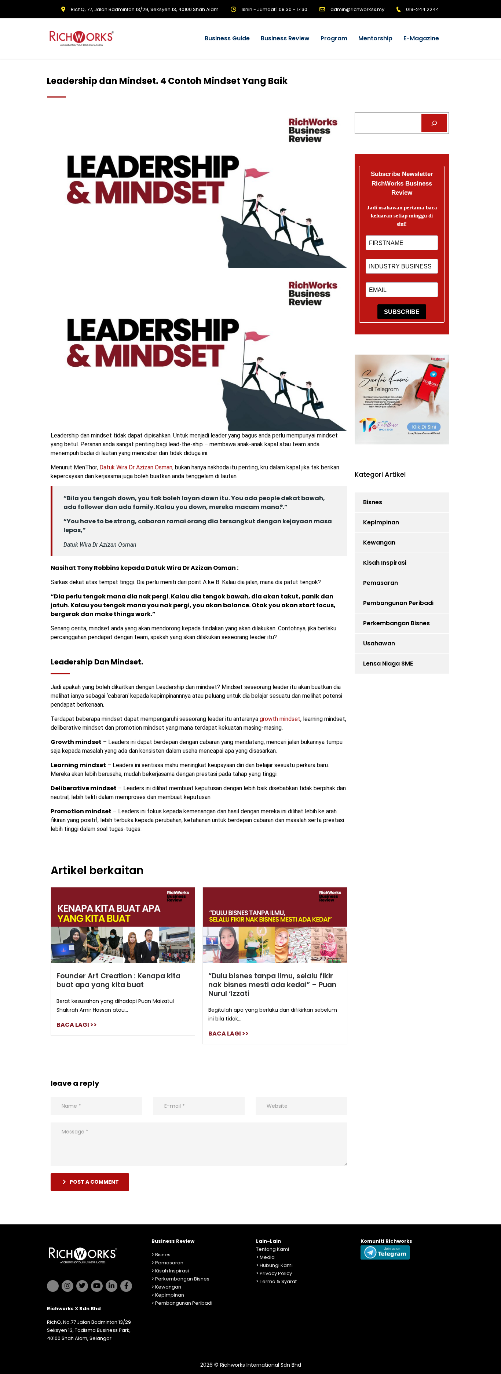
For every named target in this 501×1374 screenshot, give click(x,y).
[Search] (434, 123)
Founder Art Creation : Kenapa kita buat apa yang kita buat (118, 980)
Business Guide (227, 38)
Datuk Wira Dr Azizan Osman (135, 467)
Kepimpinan (381, 522)
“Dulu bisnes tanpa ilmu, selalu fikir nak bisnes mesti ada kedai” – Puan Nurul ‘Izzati (272, 985)
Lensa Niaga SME (388, 663)
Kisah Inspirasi (384, 562)
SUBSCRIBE (402, 312)
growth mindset (280, 718)
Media (267, 1257)
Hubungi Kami (276, 1265)
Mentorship (375, 38)
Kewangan (379, 542)
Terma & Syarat (278, 1281)
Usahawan (379, 643)
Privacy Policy (276, 1273)
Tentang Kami (272, 1249)
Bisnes (372, 502)
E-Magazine (421, 38)
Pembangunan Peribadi (398, 603)
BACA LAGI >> (76, 1025)
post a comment (94, 1182)
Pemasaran (380, 583)
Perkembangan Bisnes (396, 623)
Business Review (285, 38)
